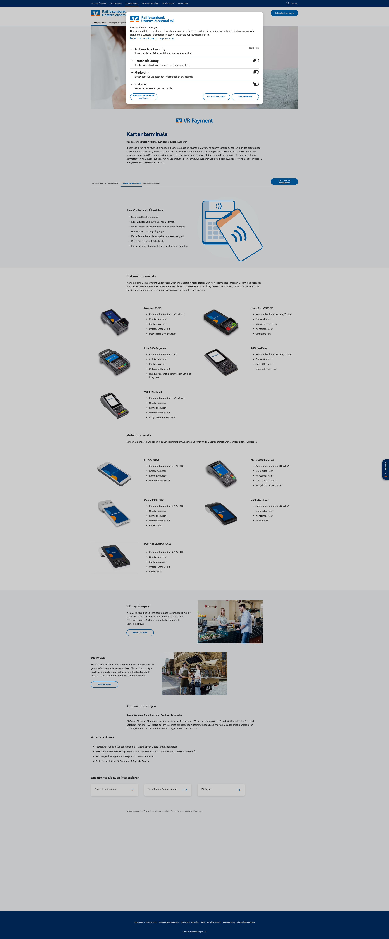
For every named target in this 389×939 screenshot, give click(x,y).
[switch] (256, 60)
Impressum (165, 38)
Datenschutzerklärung (142, 38)
